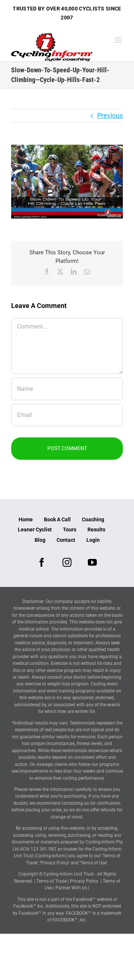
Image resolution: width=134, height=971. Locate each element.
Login (93, 540)
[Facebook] (41, 562)
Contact (66, 540)
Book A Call (57, 519)
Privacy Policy (84, 881)
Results (96, 529)
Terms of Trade (51, 881)
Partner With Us (71, 887)
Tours (69, 529)
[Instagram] (67, 562)
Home (26, 519)
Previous (110, 115)
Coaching (93, 519)
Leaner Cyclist (35, 529)
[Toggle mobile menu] (119, 40)
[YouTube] (92, 562)
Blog (40, 540)
